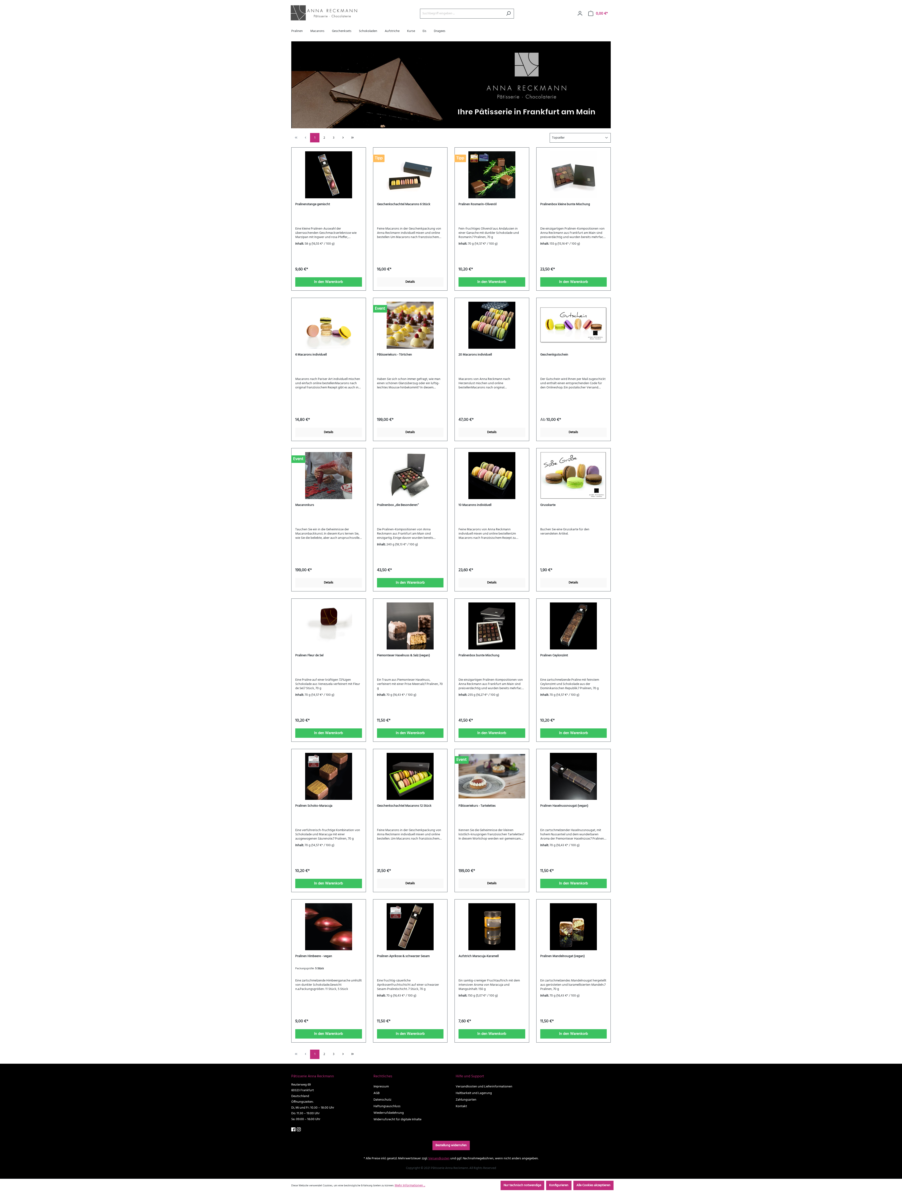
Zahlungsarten (466, 1099)
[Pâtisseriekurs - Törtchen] (410, 325)
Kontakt (461, 1106)
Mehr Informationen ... (410, 1185)
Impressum (381, 1086)
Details (410, 282)
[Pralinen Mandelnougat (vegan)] (573, 926)
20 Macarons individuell (475, 354)
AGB (376, 1093)
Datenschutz (382, 1099)
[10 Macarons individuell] (492, 475)
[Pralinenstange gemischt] (328, 174)
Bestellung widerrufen (451, 1145)
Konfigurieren (558, 1185)
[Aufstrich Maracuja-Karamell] (492, 926)
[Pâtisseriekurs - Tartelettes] (492, 776)
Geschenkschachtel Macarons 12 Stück (404, 806)
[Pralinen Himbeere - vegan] (328, 926)
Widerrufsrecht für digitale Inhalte (397, 1119)
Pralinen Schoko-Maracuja (313, 806)
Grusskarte (548, 505)
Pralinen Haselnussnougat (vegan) (564, 806)
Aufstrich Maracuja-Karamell (479, 956)
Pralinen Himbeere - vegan (313, 956)
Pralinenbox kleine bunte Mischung (565, 204)
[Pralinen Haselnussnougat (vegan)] (573, 776)
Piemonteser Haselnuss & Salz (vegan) (403, 655)
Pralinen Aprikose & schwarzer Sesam (403, 956)
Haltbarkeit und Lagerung (474, 1093)
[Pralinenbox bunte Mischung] (492, 625)
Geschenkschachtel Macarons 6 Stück (403, 204)
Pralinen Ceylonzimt (554, 655)
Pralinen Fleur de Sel (309, 655)
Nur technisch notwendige (522, 1185)
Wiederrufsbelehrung (388, 1113)
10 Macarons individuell (475, 505)
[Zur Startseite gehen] (323, 12)
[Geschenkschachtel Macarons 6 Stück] (410, 174)
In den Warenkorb (328, 282)
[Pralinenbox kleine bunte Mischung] (573, 174)
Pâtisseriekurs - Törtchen (394, 354)
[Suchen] (508, 14)
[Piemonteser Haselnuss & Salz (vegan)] (410, 625)
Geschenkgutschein (554, 354)
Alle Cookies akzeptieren (593, 1185)
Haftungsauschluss (386, 1106)
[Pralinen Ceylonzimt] (573, 625)
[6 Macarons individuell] (328, 325)
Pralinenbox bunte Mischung (479, 655)
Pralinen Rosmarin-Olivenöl (478, 204)
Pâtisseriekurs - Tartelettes (477, 806)
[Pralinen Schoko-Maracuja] (328, 776)
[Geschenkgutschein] (573, 325)
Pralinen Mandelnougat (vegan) (562, 956)
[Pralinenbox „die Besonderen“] (410, 475)
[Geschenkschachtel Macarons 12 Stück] (410, 776)
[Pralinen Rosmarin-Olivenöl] (492, 174)
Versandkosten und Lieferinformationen (484, 1086)
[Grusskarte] (573, 475)
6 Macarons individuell (311, 354)
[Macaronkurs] (328, 475)
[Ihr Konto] (580, 13)
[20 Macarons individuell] (492, 325)
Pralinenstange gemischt (312, 204)
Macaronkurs (304, 505)
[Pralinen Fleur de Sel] (328, 625)
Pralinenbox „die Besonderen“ (398, 505)
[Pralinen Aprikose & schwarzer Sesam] (410, 926)
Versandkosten (439, 1158)
